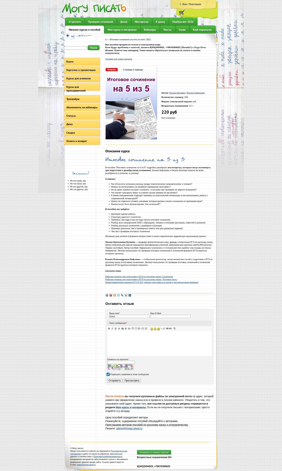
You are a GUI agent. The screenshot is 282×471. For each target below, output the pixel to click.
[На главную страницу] (106, 39)
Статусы (71, 115)
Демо (69, 124)
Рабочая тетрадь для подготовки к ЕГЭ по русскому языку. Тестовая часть (141, 279)
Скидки (70, 132)
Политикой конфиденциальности (107, 456)
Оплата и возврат (76, 141)
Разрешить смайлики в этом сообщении (129, 374)
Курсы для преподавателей (76, 88)
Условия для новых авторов (118, 59)
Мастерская (141, 21)
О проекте (75, 21)
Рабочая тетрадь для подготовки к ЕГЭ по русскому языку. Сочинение (139, 276)
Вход (184, 4)
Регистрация (195, 4)
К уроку (160, 21)
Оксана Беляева (177, 93)
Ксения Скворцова (196, 93)
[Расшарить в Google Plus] (110, 296)
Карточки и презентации (81, 70)
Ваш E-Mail (155, 313)
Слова (182, 29)
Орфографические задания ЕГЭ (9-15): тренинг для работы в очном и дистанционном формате (151, 282)
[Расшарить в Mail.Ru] (129, 296)
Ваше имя (114, 313)
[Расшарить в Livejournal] (122, 296)
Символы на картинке (118, 359)
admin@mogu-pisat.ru (129, 428)
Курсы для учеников (78, 78)
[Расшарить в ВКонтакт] (107, 296)
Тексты (167, 29)
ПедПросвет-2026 (182, 21)
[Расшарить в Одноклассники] (114, 296)
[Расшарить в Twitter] (118, 296)
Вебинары (150, 29)
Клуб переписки (202, 29)
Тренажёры (73, 99)
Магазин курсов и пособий (84, 29)
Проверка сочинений (100, 21)
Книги (69, 61)
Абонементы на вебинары (81, 107)
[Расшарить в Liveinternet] (126, 296)
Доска (123, 21)
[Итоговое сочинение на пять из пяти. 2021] (131, 138)
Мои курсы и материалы (122, 29)
